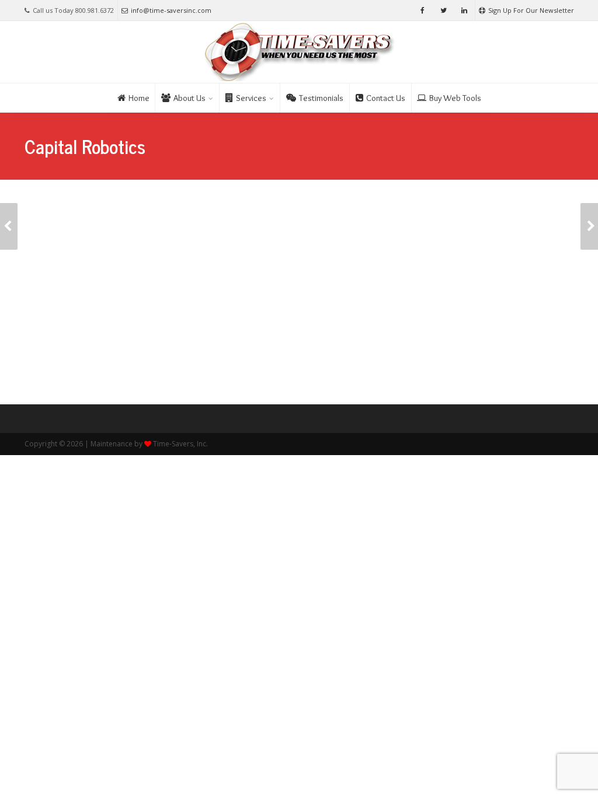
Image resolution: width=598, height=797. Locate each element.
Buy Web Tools (455, 98)
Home (139, 98)
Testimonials (321, 98)
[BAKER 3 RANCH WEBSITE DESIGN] (9, 226)
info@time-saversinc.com (171, 10)
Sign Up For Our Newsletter (531, 10)
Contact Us (385, 98)
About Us (189, 98)
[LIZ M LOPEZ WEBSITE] (589, 226)
